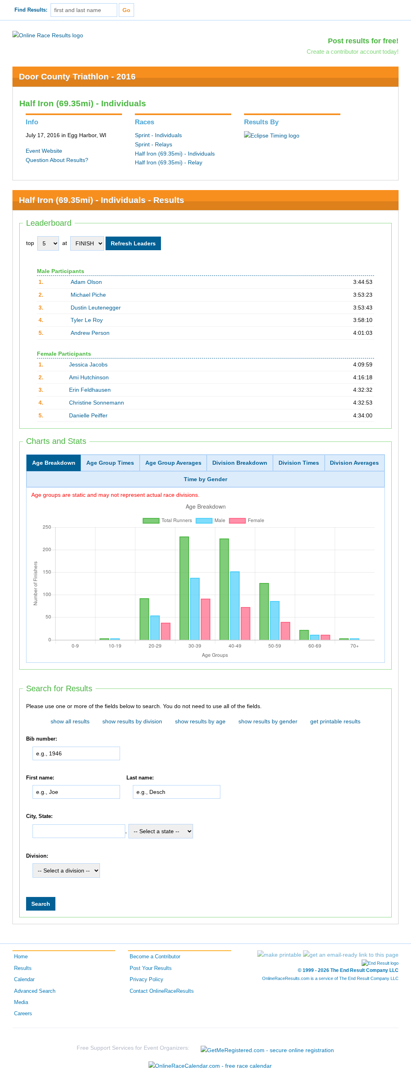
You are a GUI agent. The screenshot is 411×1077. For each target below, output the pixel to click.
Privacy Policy (146, 979)
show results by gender (267, 721)
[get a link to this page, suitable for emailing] (351, 954)
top (30, 243)
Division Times (299, 463)
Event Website (44, 151)
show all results (70, 721)
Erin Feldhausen (90, 390)
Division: (37, 856)
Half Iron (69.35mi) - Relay (168, 162)
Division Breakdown (239, 463)
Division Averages (354, 463)
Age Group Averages (173, 463)
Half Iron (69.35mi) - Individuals (175, 153)
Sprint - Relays (153, 144)
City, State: (39, 816)
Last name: (140, 778)
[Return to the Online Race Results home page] (47, 35)
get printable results (335, 721)
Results (23, 968)
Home (21, 957)
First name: (40, 778)
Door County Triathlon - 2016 (77, 76)
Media (21, 1002)
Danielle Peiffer (88, 415)
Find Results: (30, 10)
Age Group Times (110, 463)
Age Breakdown (53, 463)
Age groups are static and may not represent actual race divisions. (115, 495)
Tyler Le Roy (87, 320)
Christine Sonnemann (96, 402)
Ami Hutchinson (89, 377)
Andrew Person (90, 333)
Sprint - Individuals (158, 135)
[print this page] (279, 954)
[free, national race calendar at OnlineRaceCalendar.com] (210, 1066)
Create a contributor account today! (353, 51)
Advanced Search (34, 991)
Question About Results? (57, 160)
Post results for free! (363, 41)
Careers (23, 1013)
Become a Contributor (155, 957)
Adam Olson (86, 282)
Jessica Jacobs (88, 364)
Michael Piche (88, 295)
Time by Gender (205, 479)
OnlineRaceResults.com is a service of (330, 978)
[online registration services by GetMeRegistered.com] (267, 1048)
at (64, 243)
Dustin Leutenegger (96, 307)
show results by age (200, 721)
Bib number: (41, 739)
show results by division (132, 721)
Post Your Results (151, 968)
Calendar (24, 979)
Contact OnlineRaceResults (162, 991)
